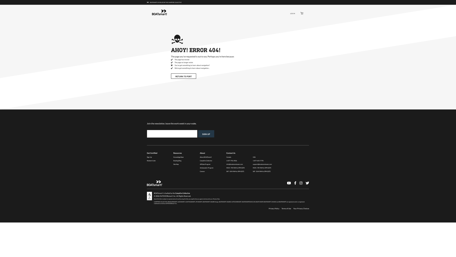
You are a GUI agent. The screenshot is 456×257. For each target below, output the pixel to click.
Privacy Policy (274, 209)
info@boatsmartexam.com (234, 164)
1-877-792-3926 (231, 161)
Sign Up (206, 134)
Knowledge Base (178, 157)
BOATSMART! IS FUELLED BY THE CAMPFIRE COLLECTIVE (166, 2)
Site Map (176, 164)
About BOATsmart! (206, 157)
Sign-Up (149, 157)
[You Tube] (289, 183)
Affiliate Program (205, 164)
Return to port (183, 76)
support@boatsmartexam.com (262, 164)
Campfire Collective (206, 161)
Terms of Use (286, 209)
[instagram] (300, 183)
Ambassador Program (206, 168)
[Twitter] (307, 183)
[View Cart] (302, 13)
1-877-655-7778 (258, 161)
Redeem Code (151, 161)
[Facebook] (295, 183)
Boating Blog (177, 161)
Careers (202, 171)
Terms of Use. (216, 199)
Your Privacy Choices (301, 209)
